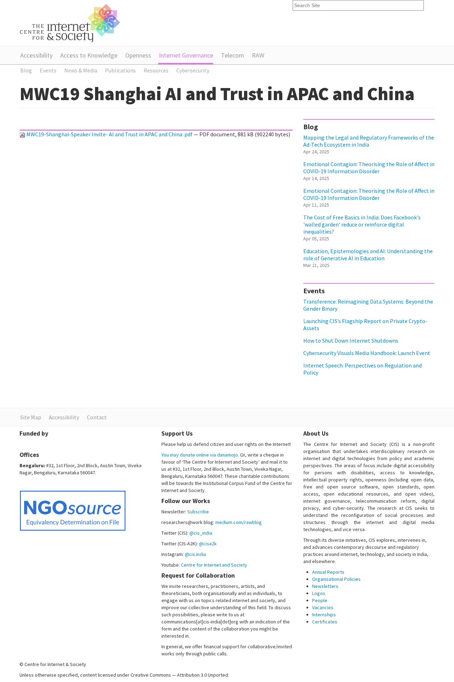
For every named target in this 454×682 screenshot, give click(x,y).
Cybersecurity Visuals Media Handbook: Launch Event (366, 352)
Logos (318, 593)
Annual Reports (328, 572)
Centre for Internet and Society (214, 565)
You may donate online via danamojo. (200, 455)
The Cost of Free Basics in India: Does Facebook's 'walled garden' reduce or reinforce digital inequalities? (362, 224)
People (319, 600)
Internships (324, 614)
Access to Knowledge (88, 55)
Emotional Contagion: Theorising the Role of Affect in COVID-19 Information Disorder (368, 167)
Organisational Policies (336, 579)
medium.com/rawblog (238, 522)
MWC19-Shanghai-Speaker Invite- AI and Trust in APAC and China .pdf (109, 134)
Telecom (232, 55)
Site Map (30, 417)
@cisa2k (208, 543)
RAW (258, 55)
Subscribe (198, 511)
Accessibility (36, 55)
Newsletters (325, 586)
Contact (97, 417)
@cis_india (200, 533)
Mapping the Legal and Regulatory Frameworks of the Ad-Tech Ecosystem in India (368, 141)
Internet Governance (186, 55)
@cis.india (195, 554)
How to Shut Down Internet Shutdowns (350, 340)
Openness (138, 55)
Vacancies (322, 607)
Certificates (324, 621)
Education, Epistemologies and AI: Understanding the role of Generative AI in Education (368, 254)
